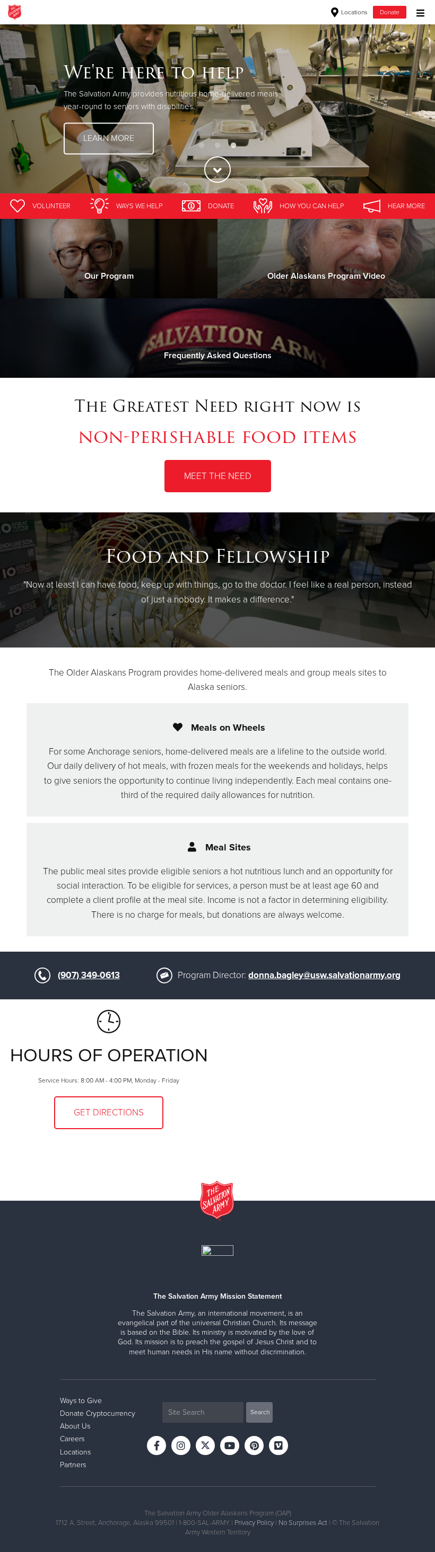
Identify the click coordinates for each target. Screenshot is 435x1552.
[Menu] (417, 11)
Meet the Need (217, 476)
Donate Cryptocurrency (97, 1413)
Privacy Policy (254, 1523)
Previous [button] (26, 108)
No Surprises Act (303, 1523)
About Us (75, 1426)
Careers (72, 1438)
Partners (73, 1464)
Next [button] (408, 108)
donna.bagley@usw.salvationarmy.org (324, 975)
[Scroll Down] (217, 169)
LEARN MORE (108, 138)
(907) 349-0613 (89, 975)
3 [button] (233, 145)
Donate (389, 12)
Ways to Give (81, 1400)
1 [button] (201, 145)
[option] (217, 108)
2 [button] (217, 145)
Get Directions (109, 1112)
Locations (354, 12)
